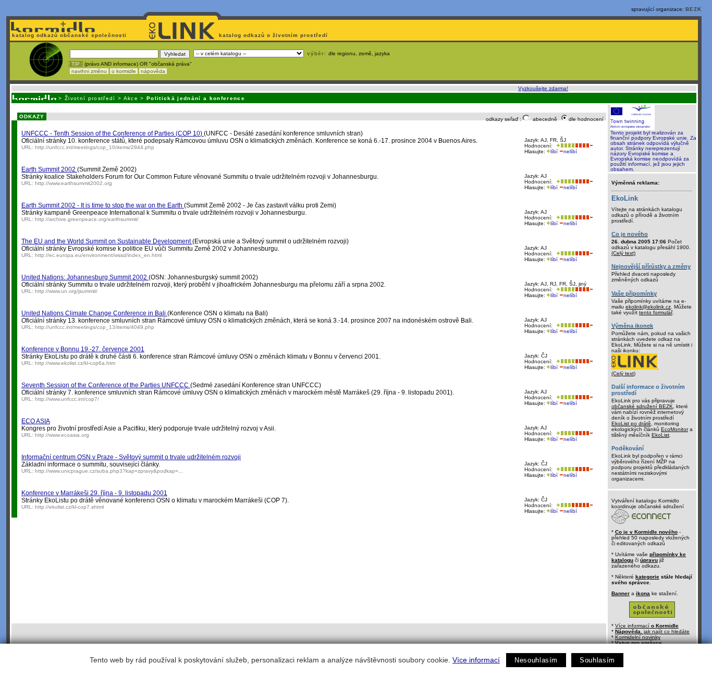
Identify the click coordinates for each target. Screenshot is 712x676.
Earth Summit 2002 (49, 169)
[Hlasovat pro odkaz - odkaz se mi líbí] (564, 146)
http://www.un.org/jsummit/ (66, 291)
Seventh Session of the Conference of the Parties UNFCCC (105, 385)
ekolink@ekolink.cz (648, 307)
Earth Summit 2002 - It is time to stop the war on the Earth (102, 205)
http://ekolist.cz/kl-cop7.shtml (69, 507)
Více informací (476, 660)
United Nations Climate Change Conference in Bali (94, 313)
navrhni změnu (89, 71)
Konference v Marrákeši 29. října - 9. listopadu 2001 (94, 493)
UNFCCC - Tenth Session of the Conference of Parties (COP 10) (112, 133)
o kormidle (124, 71)
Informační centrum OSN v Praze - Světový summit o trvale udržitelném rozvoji (131, 457)
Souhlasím (597, 660)
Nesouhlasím (536, 660)
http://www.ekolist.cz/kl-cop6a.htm (75, 363)
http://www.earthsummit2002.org (73, 183)
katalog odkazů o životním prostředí (274, 35)
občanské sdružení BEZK (642, 406)
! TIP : (75, 64)
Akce (131, 98)
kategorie (647, 577)
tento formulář (655, 312)
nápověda (153, 71)
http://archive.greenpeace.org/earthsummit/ (87, 219)
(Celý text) (623, 253)
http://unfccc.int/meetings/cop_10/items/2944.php (94, 147)
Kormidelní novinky (637, 637)
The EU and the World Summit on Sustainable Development (106, 241)
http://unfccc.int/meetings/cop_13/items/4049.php (94, 327)
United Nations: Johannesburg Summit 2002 (85, 277)
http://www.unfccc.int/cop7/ (67, 399)
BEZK (693, 9)
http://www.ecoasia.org (62, 435)
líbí (554, 151)
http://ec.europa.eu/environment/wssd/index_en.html (98, 255)
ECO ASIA (35, 421)
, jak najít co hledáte (652, 631)
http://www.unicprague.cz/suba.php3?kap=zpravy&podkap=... (109, 471)
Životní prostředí (90, 98)
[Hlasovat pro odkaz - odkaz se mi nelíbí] (584, 146)
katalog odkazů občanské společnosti (68, 35)
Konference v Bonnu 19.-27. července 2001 (82, 349)
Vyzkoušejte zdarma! (543, 88)
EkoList (660, 435)
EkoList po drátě (631, 423)
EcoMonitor (674, 429)
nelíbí (570, 151)
